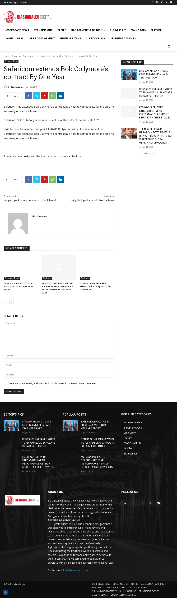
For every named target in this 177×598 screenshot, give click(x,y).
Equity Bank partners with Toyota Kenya (92, 200)
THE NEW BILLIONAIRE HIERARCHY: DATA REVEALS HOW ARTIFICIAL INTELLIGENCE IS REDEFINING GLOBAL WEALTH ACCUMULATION (156, 136)
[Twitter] (162, 2)
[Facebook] (152, 2)
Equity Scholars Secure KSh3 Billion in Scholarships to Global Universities (95, 286)
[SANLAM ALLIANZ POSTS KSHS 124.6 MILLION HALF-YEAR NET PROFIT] (21, 267)
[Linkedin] (60, 95)
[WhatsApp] (52, 95)
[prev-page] (6, 301)
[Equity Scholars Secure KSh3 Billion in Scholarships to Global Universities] (97, 267)
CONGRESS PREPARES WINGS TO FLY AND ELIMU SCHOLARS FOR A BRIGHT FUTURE (155, 92)
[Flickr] (141, 503)
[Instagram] (157, 2)
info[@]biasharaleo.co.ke (75, 570)
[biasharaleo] (6, 87)
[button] (169, 47)
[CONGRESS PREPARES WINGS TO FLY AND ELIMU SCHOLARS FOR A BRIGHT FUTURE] (129, 93)
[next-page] (11, 301)
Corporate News (31, 56)
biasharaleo (17, 87)
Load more (146, 153)
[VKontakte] (158, 503)
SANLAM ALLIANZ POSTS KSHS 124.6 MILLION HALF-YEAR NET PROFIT (20, 286)
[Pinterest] (44, 95)
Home (7, 56)
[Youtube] (171, 2)
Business (16, 56)
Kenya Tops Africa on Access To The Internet (30, 200)
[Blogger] (124, 503)
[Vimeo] (166, 2)
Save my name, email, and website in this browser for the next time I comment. (52, 383)
